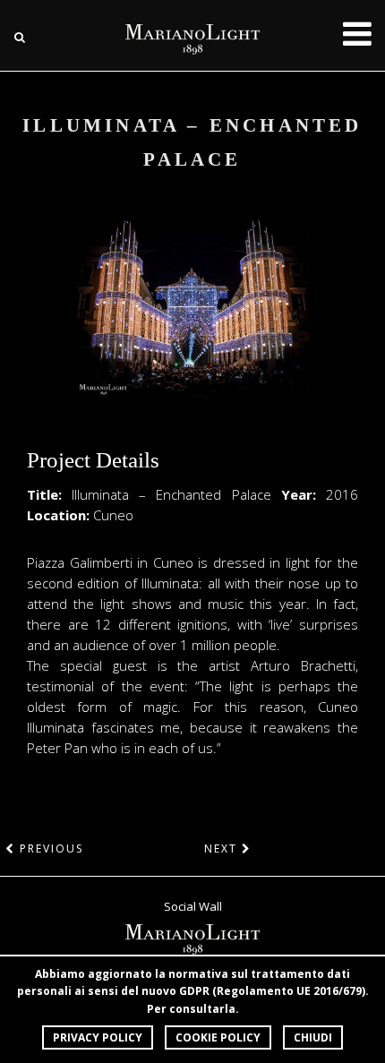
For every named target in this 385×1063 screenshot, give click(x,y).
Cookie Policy (218, 1037)
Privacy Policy (97, 1037)
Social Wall (193, 906)
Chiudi (313, 1037)
